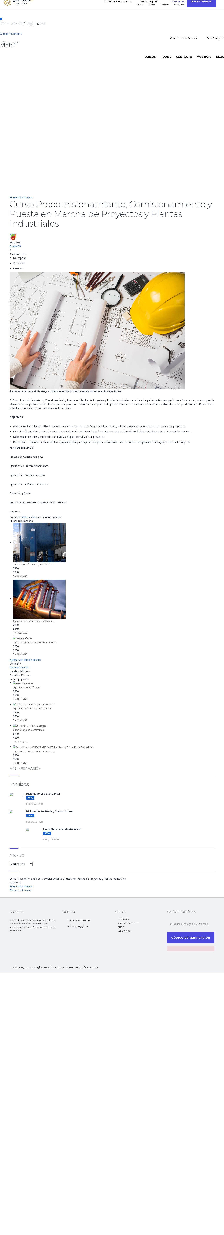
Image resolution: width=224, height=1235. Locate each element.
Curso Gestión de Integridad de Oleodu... (33, 621)
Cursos (4, 33)
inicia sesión (28, 517)
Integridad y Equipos (21, 197)
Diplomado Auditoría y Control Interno (32, 708)
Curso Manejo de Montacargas (28, 729)
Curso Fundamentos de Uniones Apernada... (35, 642)
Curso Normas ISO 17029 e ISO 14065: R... (33, 751)
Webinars (204, 56)
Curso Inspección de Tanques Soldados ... (34, 564)
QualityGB (15, 246)
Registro (20, 1229)
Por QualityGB (20, 576)
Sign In (29, 1229)
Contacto (184, 56)
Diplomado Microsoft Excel (26, 687)
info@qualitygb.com (78, 926)
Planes (166, 56)
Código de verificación (190, 937)
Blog (220, 56)
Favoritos (16, 33)
